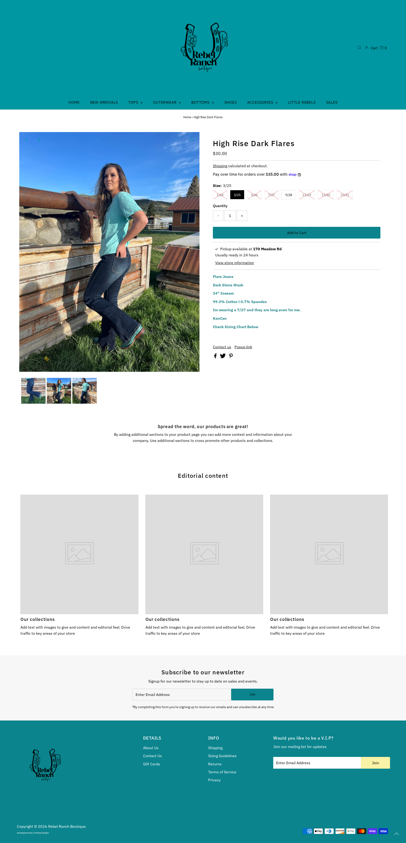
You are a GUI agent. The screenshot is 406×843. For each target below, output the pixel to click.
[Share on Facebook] (216, 356)
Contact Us (152, 755)
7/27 (271, 195)
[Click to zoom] (192, 139)
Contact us (222, 347)
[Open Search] (359, 48)
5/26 (254, 195)
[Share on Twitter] (223, 356)
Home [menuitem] (73, 102)
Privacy (214, 780)
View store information (234, 262)
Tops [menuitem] (133, 102)
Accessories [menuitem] (260, 102)
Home (187, 117)
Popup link (243, 347)
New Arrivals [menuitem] (104, 102)
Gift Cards (151, 764)
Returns (215, 764)
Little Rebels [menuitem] (302, 102)
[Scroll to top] (396, 833)
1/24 (220, 195)
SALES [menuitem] (332, 102)
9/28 (288, 195)
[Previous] (27, 139)
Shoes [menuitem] (230, 102)
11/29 (306, 195)
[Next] (38, 139)
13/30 (325, 195)
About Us (151, 747)
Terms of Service (222, 772)
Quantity (220, 205)
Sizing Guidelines (222, 755)
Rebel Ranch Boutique (67, 826)
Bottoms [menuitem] (201, 102)
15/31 (344, 195)
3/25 (237, 195)
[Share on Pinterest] (231, 356)
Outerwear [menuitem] (165, 102)
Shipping (220, 165)
